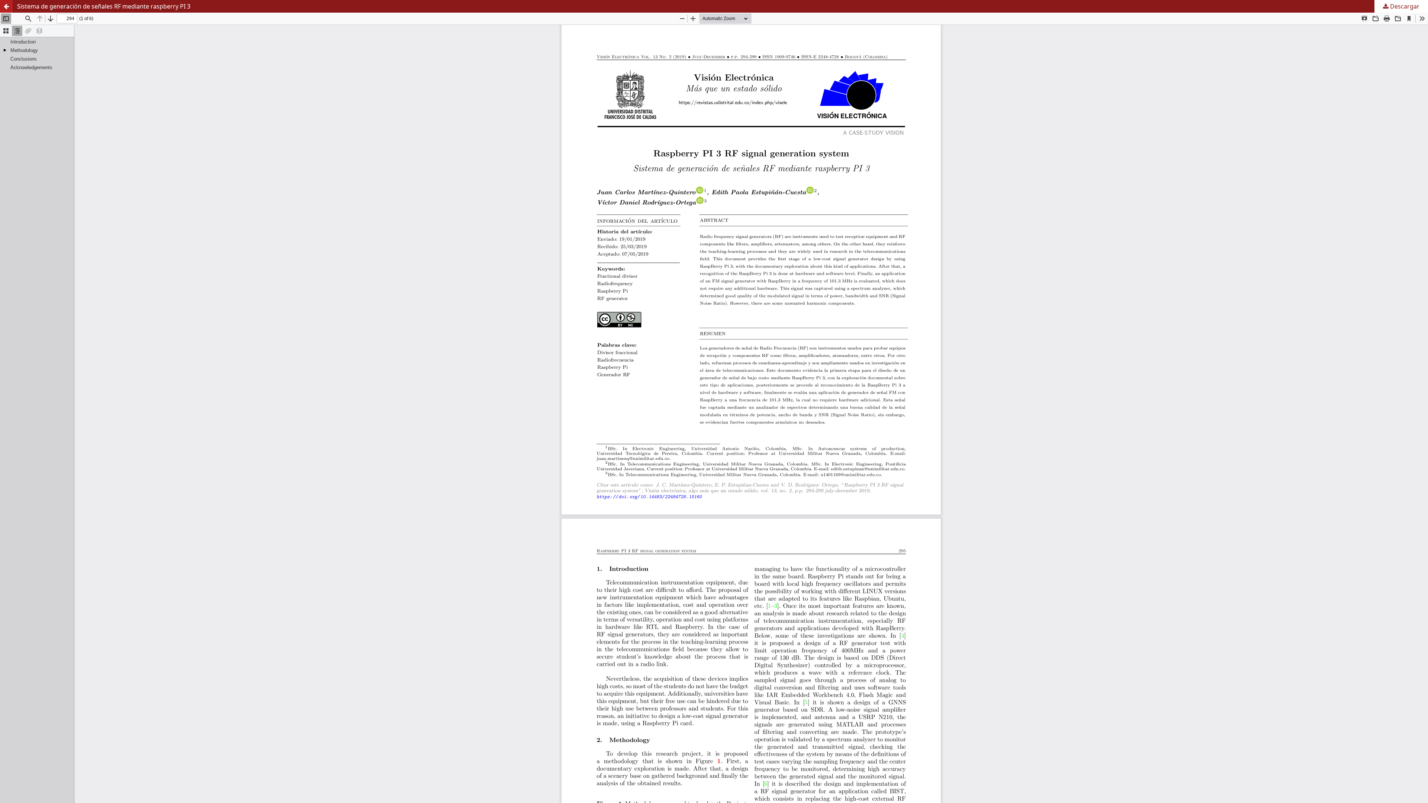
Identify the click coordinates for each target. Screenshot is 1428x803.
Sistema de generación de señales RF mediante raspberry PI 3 (103, 6)
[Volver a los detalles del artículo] (6, 6)
